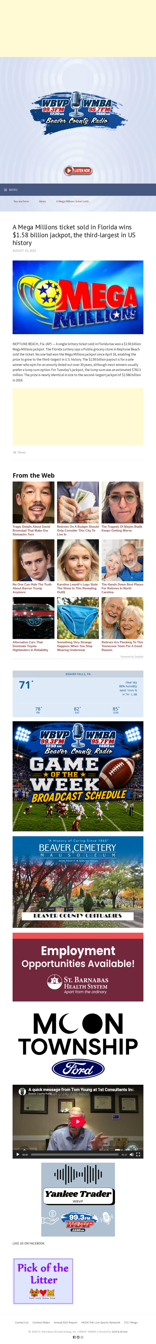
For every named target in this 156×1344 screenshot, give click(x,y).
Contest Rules (41, 1322)
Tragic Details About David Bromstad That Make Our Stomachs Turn (31, 530)
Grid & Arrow (120, 1331)
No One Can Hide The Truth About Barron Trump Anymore (32, 588)
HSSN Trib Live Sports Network (100, 1322)
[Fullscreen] (138, 1154)
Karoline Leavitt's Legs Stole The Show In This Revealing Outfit (77, 588)
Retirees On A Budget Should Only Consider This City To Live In (78, 530)
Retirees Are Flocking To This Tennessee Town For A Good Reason (122, 646)
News (22, 452)
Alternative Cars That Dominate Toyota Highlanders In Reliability (30, 646)
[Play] (18, 1154)
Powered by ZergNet (132, 656)
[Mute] (132, 1154)
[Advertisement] (78, 28)
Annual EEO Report (65, 1322)
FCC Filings (131, 1322)
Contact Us (22, 1322)
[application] (78, 1121)
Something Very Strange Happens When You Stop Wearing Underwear (74, 646)
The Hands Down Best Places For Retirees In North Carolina (122, 588)
